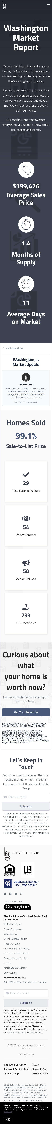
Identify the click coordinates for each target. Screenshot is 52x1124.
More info (8, 1112)
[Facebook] (5, 893)
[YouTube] (16, 893)
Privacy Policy (26, 1054)
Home (7, 963)
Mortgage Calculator (15, 968)
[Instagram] (21, 893)
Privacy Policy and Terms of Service (25, 1032)
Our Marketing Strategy (17, 948)
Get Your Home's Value (16, 953)
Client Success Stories (15, 939)
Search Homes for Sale (16, 958)
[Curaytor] (17, 909)
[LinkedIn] (10, 893)
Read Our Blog (12, 943)
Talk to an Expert (13, 924)
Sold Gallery (10, 973)
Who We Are (10, 934)
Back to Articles (14, 348)
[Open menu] (48, 5)
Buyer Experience (13, 929)
